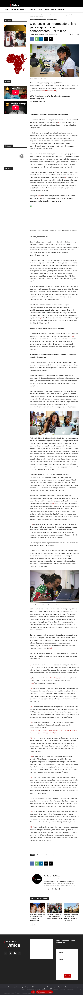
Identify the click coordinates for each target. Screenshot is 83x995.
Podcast (53, 10)
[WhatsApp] (37, 39)
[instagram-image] (9, 155)
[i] (58, 122)
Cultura (37, 19)
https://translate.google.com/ (56, 678)
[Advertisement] (54, 108)
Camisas (46, 10)
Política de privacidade (44, 992)
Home (6, 10)
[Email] (46, 39)
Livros (40, 10)
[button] (76, 10)
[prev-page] (31, 924)
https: (32, 683)
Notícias (32, 10)
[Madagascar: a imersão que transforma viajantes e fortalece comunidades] (71, 908)
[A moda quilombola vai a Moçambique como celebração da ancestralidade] (37, 908)
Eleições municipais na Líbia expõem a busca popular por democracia (54, 916)
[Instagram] (49, 889)
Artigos (37, 15)
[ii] (56, 172)
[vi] (41, 318)
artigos (37, 855)
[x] (32, 524)
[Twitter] (56, 889)
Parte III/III (52, 91)
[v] (67, 250)
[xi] (50, 648)
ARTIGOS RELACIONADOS (39, 898)
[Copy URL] (51, 39)
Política (55, 19)
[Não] (80, 990)
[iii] (66, 177)
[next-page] (34, 924)
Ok (33, 992)
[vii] (72, 336)
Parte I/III (44, 91)
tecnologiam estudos (47, 855)
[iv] (39, 196)
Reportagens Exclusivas (18, 10)
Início (31, 15)
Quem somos (61, 10)
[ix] (53, 503)
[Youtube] (60, 889)
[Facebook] (32, 39)
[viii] (36, 349)
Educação (43, 19)
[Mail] (53, 889)
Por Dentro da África (38, 34)
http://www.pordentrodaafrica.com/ (53, 878)
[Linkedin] (41, 39)
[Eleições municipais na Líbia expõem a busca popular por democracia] (54, 908)
